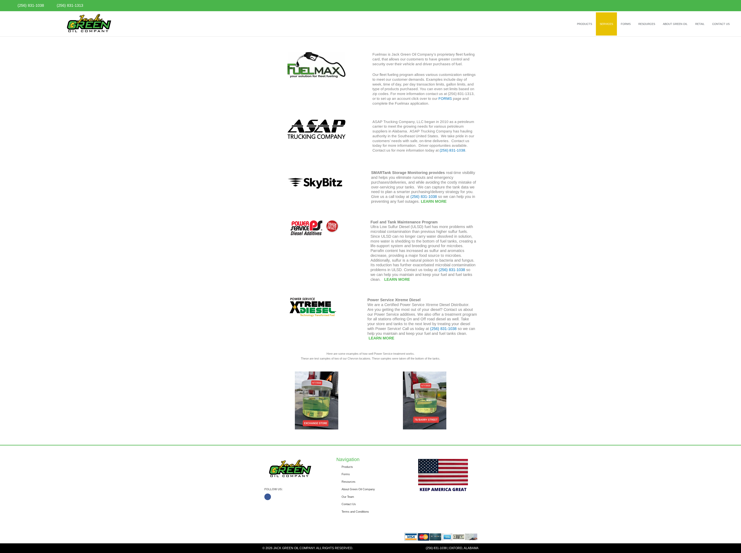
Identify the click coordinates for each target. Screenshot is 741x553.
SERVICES (606, 23)
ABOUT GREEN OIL (675, 23)
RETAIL (700, 23)
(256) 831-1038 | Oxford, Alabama (452, 548)
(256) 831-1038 (452, 150)
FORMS (626, 23)
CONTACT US (721, 23)
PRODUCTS (584, 23)
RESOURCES (646, 23)
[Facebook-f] (267, 497)
